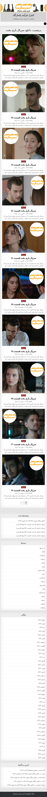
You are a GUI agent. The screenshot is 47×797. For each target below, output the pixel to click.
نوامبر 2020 (41, 679)
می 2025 (42, 627)
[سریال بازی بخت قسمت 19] (23, 330)
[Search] (45, 23)
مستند (43, 600)
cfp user (29, 73)
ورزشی (42, 607)
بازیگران (42, 555)
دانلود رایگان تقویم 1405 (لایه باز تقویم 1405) (31, 521)
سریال (23, 66)
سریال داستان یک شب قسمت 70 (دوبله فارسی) (30, 524)
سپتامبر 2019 (41, 731)
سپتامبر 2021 (41, 642)
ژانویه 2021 (41, 672)
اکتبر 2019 (42, 728)
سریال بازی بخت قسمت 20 (23, 304)
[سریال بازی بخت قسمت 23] (23, 143)
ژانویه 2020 (41, 717)
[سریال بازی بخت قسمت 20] (23, 283)
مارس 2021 (41, 664)
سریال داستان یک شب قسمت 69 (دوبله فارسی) (30, 528)
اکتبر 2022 (42, 631)
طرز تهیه (42, 585)
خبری (43, 574)
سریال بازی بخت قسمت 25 (23, 70)
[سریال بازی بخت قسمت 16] (23, 470)
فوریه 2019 (41, 757)
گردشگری (42, 592)
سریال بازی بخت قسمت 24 (23, 117)
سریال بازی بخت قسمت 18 (23, 398)
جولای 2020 (41, 694)
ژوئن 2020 (42, 698)
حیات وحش (41, 570)
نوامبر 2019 (41, 724)
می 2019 (42, 746)
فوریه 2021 (41, 668)
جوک (43, 566)
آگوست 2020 (41, 690)
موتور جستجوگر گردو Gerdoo (28, 770)
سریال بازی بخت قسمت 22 (23, 210)
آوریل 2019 (41, 750)
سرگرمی (42, 578)
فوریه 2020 (41, 713)
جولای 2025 (41, 620)
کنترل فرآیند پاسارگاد (23, 15)
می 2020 (42, 702)
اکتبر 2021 (42, 638)
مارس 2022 (41, 635)
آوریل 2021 (41, 661)
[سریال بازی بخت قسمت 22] (23, 190)
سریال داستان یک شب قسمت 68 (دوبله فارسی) (30, 532)
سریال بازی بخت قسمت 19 (23, 351)
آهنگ (43, 552)
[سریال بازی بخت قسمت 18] (23, 377)
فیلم (43, 589)
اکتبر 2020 (42, 683)
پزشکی (42, 559)
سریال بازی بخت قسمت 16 (23, 490)
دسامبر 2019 (41, 720)
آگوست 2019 (41, 735)
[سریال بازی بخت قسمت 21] (23, 237)
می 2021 (42, 657)
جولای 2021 (41, 650)
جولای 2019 (41, 739)
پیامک (43, 563)
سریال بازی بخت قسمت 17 (23, 444)
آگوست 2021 (41, 646)
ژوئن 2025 (42, 624)
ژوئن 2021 (42, 653)
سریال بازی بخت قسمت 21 (23, 258)
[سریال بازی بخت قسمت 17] (23, 424)
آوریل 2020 (41, 705)
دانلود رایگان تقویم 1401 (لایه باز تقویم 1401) (26, 774)
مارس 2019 (41, 754)
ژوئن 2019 (42, 743)
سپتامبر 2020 (41, 687)
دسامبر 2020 (41, 676)
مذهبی (43, 596)
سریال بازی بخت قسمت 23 (23, 164)
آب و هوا (42, 548)
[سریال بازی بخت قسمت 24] (23, 96)
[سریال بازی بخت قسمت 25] (23, 49)
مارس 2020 (41, 709)
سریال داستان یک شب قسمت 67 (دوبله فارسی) (30, 535)
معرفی (43, 604)
